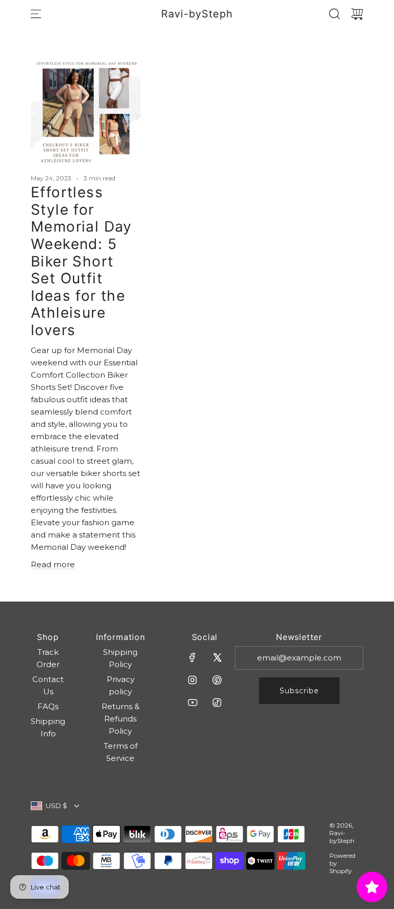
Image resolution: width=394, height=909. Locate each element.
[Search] (334, 14)
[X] (217, 657)
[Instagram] (192, 680)
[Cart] (357, 14)
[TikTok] (217, 702)
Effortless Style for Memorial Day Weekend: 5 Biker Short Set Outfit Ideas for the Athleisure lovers (81, 261)
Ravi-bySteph (197, 14)
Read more (53, 564)
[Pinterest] (217, 680)
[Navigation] (36, 14)
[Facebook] (192, 657)
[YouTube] (192, 702)
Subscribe (299, 690)
